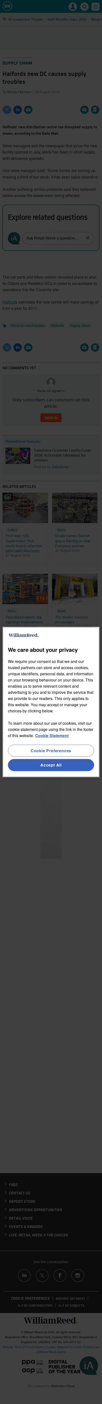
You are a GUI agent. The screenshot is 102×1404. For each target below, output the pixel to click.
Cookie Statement (52, 735)
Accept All (51, 765)
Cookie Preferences (51, 750)
